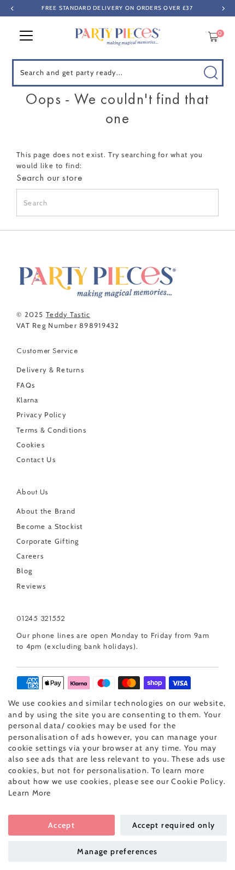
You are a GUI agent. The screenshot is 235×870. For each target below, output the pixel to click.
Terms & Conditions (51, 430)
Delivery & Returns (50, 370)
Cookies (30, 445)
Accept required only (173, 825)
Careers (30, 556)
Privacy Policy (41, 415)
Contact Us (36, 460)
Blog (24, 571)
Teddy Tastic (68, 314)
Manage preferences (117, 851)
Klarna (27, 400)
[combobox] (118, 73)
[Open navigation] (26, 36)
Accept (61, 825)
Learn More (29, 793)
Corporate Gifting (47, 541)
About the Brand (45, 511)
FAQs (25, 385)
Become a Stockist (49, 526)
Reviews (31, 586)
